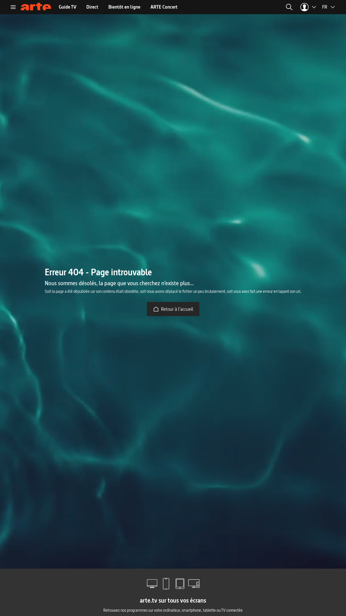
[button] (231, 7)
